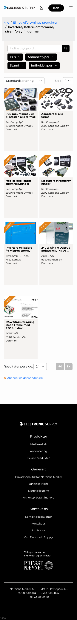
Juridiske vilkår (38, 483)
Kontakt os (38, 523)
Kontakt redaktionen (38, 516)
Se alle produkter (38, 458)
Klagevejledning (38, 490)
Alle (6, 22)
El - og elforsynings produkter (35, 22)
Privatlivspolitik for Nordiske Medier (38, 477)
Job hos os (38, 530)
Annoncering (38, 451)
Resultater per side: (18, 366)
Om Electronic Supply (38, 537)
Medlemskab (38, 444)
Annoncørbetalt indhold (38, 497)
